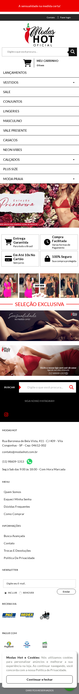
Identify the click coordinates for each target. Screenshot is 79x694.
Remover (28, 592)
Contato (9, 543)
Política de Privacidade (19, 558)
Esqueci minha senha (17, 499)
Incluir (12, 592)
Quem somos (12, 492)
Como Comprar (14, 514)
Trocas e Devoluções (17, 550)
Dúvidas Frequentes (17, 506)
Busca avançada (14, 536)
